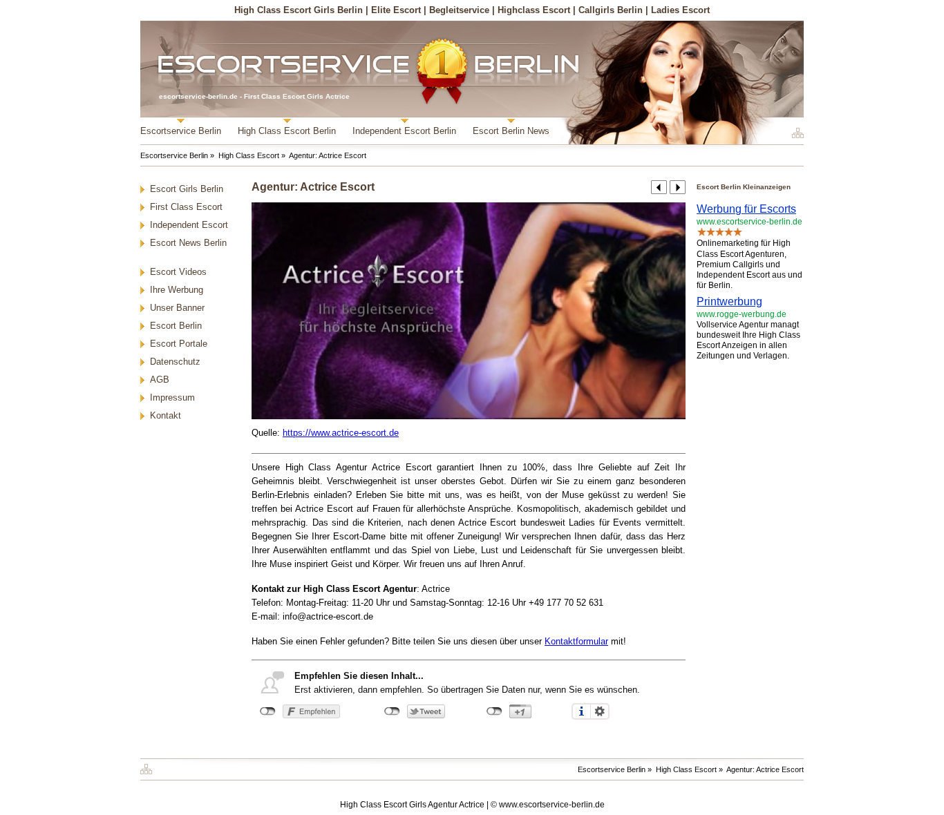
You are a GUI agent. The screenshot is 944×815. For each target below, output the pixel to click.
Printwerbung (729, 301)
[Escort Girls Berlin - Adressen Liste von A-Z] (149, 766)
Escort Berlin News (511, 131)
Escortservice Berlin (180, 131)
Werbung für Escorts (746, 209)
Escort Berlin (176, 325)
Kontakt (165, 415)
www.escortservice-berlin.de (552, 804)
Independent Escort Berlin (404, 131)
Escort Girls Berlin (186, 189)
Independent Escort (189, 225)
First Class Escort (186, 207)
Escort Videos (178, 272)
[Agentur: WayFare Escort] (678, 187)
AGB (159, 379)
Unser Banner (177, 308)
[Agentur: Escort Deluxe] (659, 187)
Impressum (172, 397)
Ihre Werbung (176, 290)
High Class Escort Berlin (287, 131)
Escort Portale (178, 343)
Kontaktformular (576, 641)
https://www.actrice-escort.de (341, 433)
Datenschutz (175, 361)
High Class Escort (248, 155)
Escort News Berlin (188, 243)
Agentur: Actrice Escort (327, 155)
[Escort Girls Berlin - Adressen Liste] (796, 133)
